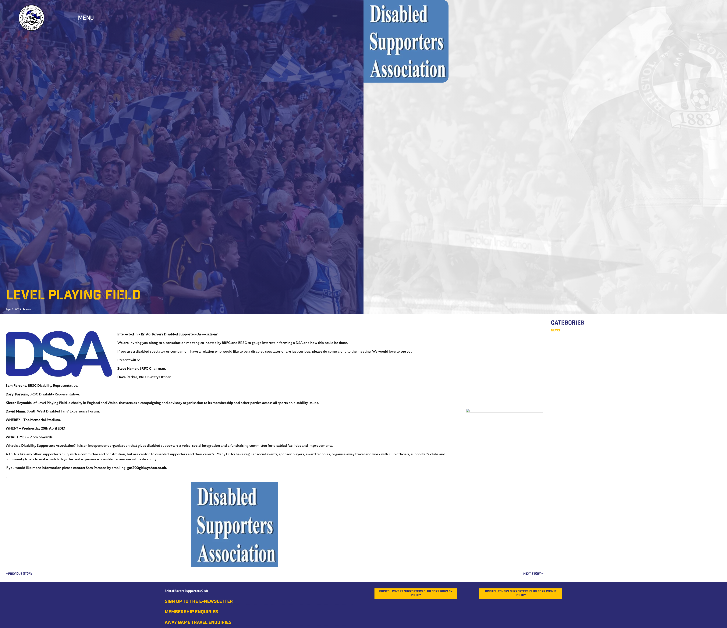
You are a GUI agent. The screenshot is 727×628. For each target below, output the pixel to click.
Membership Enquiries (191, 612)
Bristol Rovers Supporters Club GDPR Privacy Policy (415, 594)
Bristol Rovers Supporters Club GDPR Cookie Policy (521, 594)
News (27, 309)
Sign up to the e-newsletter (199, 602)
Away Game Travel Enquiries (198, 623)
